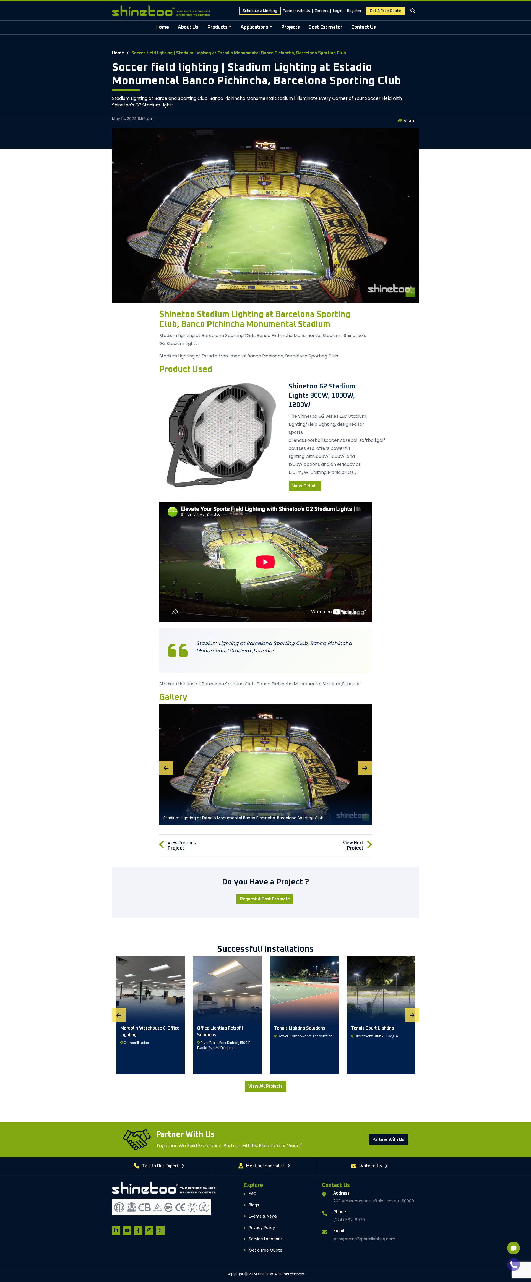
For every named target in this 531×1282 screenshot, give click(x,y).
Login (337, 11)
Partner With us (388, 1139)
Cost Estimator (325, 27)
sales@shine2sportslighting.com (364, 1239)
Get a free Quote (385, 11)
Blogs (254, 1205)
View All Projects (265, 1086)
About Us (188, 27)
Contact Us (363, 27)
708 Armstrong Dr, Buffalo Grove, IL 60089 (373, 1201)
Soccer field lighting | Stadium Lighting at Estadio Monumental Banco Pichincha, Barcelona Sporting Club (238, 53)
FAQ (253, 1193)
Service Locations (266, 1239)
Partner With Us (296, 11)
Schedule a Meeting (260, 11)
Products (217, 27)
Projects (290, 27)
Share (408, 121)
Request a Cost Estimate (265, 899)
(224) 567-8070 (349, 1220)
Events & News (263, 1216)
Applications (254, 27)
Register (354, 11)
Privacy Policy (262, 1227)
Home (162, 27)
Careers (321, 11)
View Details (305, 486)
